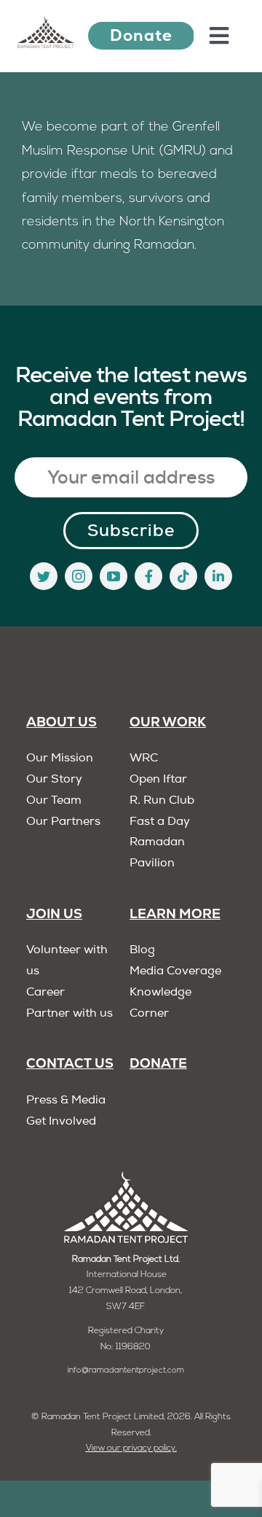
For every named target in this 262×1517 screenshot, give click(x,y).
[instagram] (78, 576)
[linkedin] (218, 576)
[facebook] (148, 576)
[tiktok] (183, 576)
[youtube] (113, 576)
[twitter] (43, 576)
